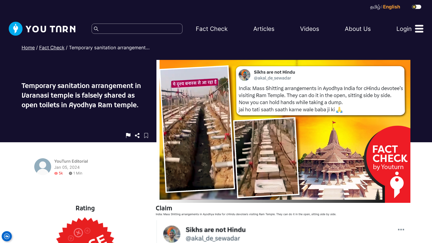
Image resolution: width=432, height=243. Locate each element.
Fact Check (51, 46)
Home (28, 46)
